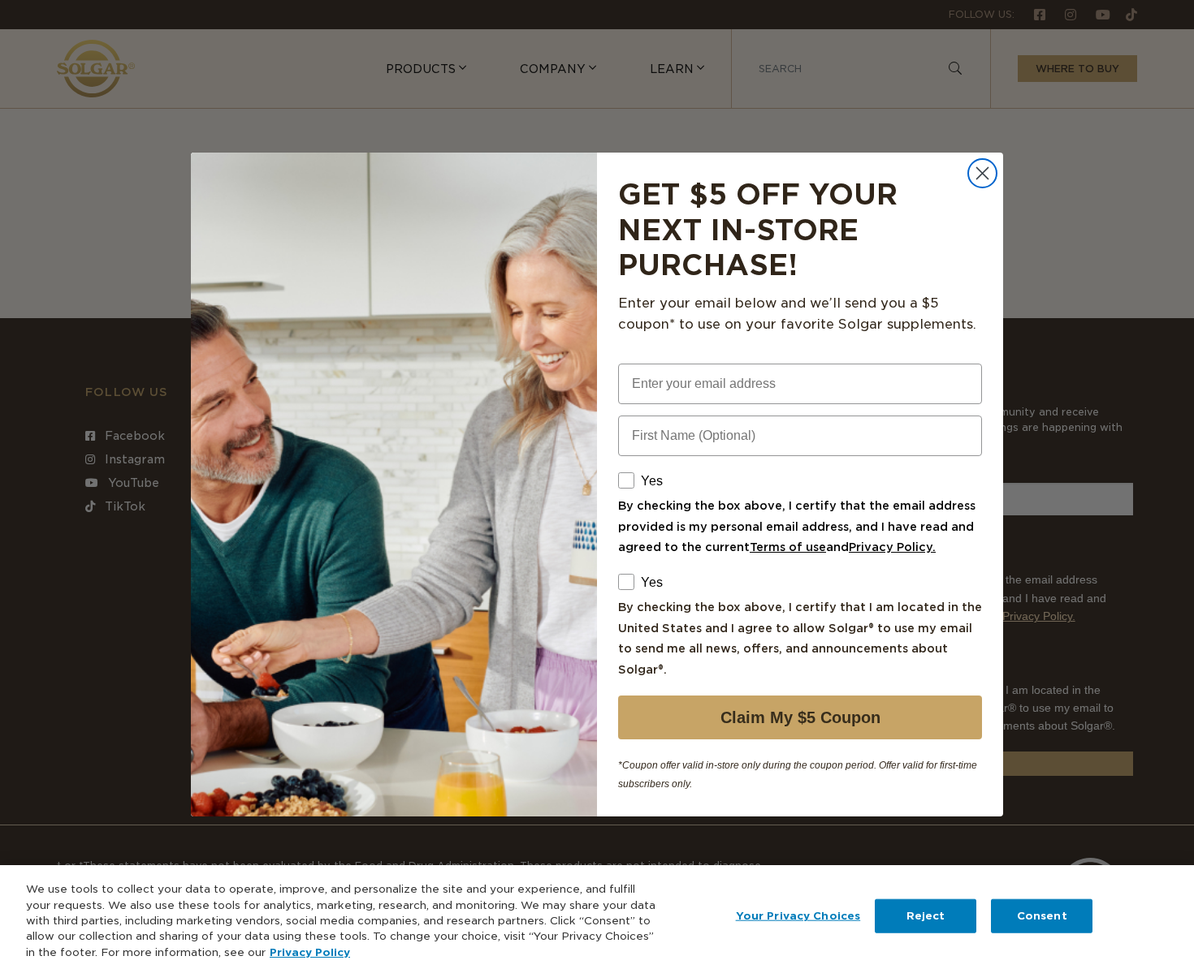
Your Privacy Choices (798, 916)
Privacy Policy (310, 952)
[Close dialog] (982, 173)
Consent (1042, 916)
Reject (925, 916)
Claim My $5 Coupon (800, 717)
